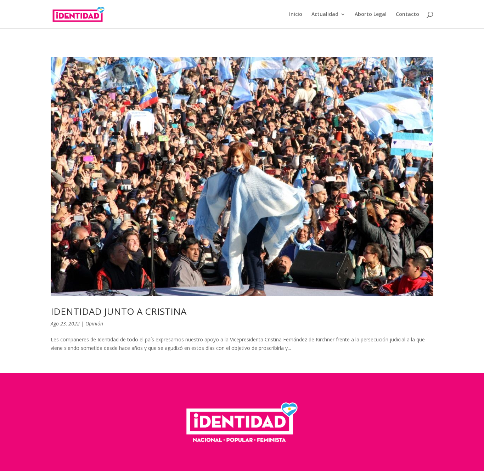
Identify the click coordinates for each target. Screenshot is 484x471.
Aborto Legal (371, 14)
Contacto (407, 14)
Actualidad (324, 14)
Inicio (295, 14)
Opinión (94, 323)
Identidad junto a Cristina (118, 311)
